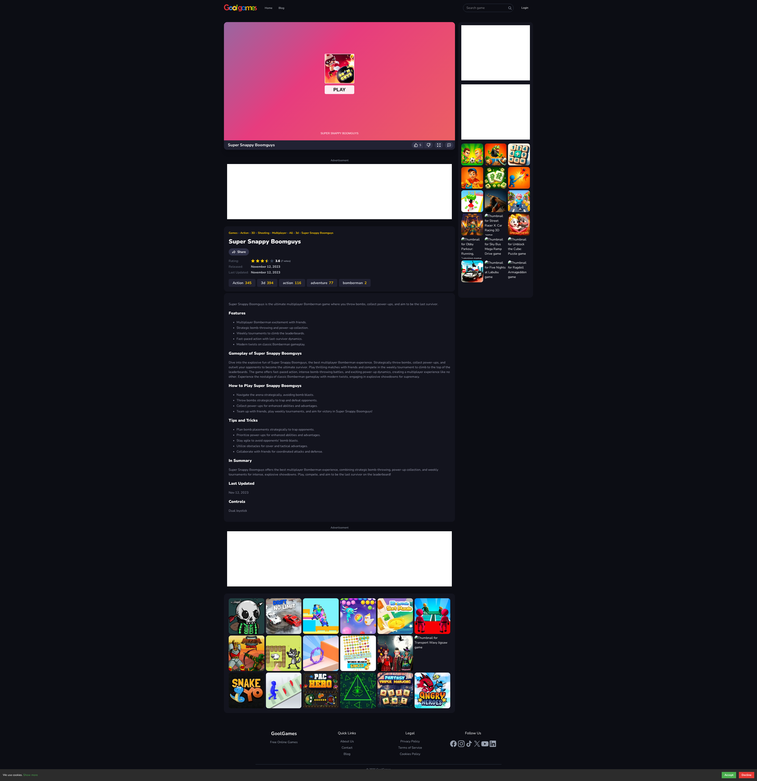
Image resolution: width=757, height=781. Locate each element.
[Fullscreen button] (438, 145)
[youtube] (485, 744)
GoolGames (284, 733)
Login (524, 8)
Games (233, 233)
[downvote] (428, 145)
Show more (30, 775)
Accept (728, 775)
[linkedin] (493, 744)
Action (244, 233)
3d (297, 233)
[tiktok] (469, 744)
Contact (347, 748)
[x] (477, 744)
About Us (347, 741)
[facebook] (453, 744)
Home (268, 8)
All (291, 233)
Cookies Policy (410, 754)
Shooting (263, 233)
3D (253, 233)
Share (241, 252)
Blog (281, 8)
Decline (746, 775)
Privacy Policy (410, 741)
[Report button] (449, 145)
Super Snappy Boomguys (317, 233)
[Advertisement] (339, 191)
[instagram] (461, 744)
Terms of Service (410, 748)
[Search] (510, 8)
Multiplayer (279, 233)
